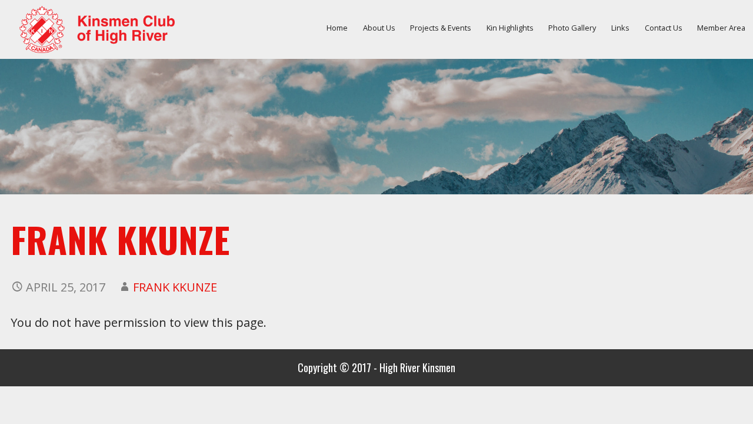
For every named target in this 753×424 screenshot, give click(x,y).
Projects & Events (440, 27)
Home (337, 27)
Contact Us (663, 27)
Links (620, 27)
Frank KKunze (175, 287)
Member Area (721, 27)
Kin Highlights (510, 27)
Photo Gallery (572, 27)
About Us (379, 27)
